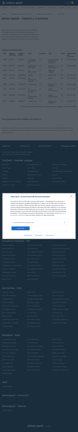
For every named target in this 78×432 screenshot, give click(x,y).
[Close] (72, 197)
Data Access (39, 235)
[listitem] (39, 223)
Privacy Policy (50, 235)
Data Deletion (28, 235)
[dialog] (39, 216)
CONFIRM (20, 228)
